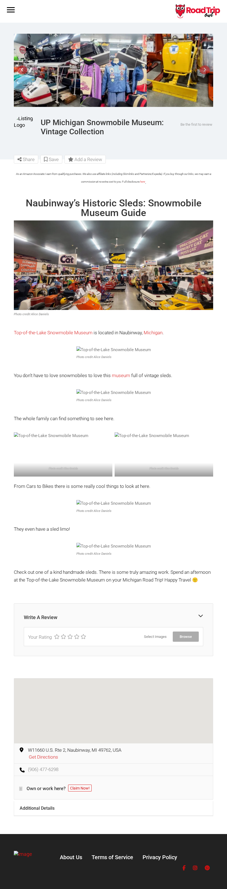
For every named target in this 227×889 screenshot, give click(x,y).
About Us (71, 857)
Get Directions (43, 757)
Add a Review (87, 159)
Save (53, 159)
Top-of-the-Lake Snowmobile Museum (53, 332)
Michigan (153, 332)
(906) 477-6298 (43, 769)
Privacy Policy (160, 857)
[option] (47, 70)
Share (28, 159)
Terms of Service (112, 857)
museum (121, 375)
